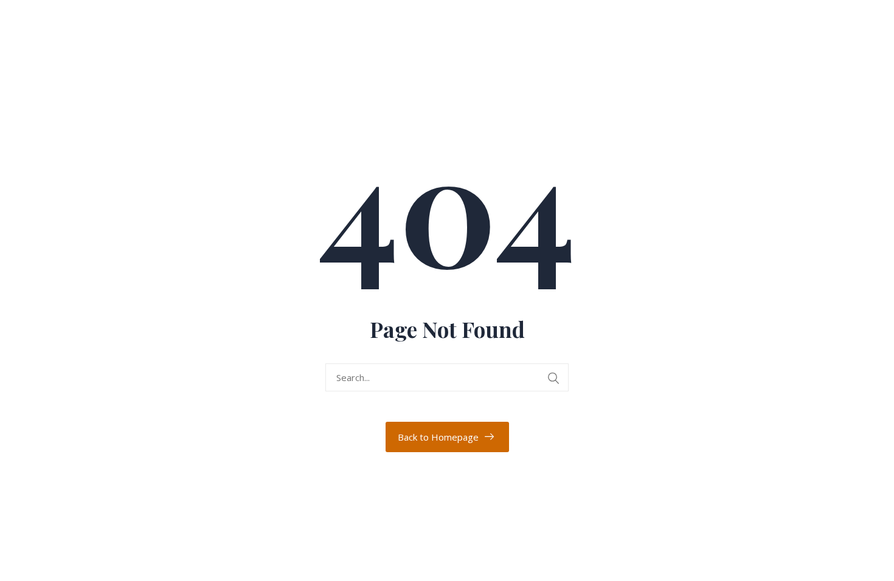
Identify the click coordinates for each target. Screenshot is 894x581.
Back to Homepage (438, 437)
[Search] (553, 378)
